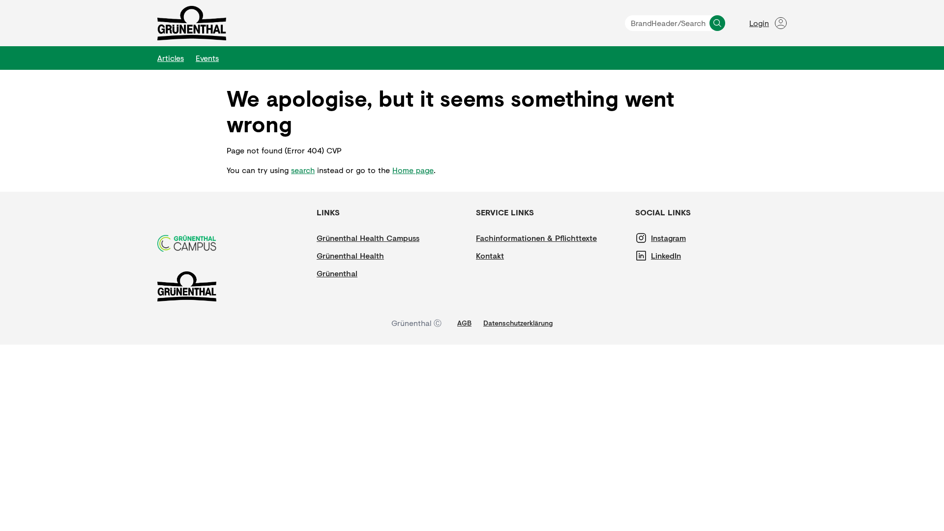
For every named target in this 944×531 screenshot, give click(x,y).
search (303, 170)
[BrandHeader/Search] (717, 23)
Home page (413, 170)
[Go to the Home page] (191, 23)
